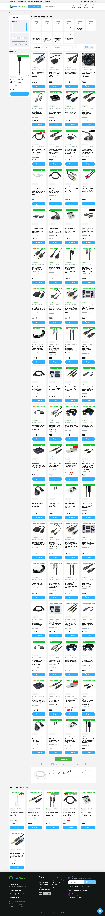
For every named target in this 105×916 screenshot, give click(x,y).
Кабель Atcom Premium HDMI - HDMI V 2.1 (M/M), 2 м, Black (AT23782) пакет (88, 349)
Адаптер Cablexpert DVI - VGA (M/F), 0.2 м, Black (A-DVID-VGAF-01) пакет (38, 230)
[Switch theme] (95, 1)
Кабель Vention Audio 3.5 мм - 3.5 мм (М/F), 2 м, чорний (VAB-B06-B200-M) (38, 74)
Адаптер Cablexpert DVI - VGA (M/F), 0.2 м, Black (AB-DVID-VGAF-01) (88, 230)
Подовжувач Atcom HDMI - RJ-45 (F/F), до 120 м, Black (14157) (88, 308)
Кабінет (73, 7)
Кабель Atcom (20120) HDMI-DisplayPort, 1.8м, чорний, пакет (38, 151)
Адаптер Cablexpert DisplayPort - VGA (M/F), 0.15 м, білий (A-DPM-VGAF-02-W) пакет (38, 191)
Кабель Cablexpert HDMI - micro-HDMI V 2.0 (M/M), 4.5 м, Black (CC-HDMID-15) (55, 309)
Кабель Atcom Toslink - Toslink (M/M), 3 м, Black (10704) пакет (38, 348)
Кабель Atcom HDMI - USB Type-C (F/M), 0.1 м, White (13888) (38, 898)
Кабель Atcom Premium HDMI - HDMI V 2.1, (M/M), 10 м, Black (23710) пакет (88, 74)
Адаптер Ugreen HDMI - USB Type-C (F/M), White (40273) (55, 898)
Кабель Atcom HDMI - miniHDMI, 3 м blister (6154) (54, 268)
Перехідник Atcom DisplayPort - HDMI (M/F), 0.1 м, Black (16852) (70, 505)
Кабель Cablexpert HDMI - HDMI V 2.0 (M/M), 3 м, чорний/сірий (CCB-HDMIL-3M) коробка (54, 349)
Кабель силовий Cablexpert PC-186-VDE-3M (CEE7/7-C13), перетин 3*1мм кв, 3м (55, 230)
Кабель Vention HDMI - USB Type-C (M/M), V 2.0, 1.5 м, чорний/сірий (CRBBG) (55, 427)
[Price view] (92, 47)
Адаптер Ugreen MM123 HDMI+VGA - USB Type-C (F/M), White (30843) (87, 899)
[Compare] (30, 64)
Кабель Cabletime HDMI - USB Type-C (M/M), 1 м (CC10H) (71, 190)
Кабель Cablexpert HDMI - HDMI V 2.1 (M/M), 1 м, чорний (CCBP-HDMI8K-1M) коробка (54, 818)
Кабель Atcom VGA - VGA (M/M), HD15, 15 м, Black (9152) (88, 427)
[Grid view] (86, 47)
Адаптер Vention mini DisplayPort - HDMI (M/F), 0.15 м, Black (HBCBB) (54, 74)
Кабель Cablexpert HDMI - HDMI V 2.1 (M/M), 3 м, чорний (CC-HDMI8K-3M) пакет (70, 269)
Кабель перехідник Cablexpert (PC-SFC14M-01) (37, 505)
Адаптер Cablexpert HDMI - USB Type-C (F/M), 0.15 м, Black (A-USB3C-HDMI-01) (88, 388)
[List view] (89, 47)
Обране (79, 6)
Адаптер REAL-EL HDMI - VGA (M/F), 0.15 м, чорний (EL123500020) (38, 427)
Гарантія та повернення (33, 1)
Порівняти (86, 6)
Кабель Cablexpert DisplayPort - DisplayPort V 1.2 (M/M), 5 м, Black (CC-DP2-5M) (71, 349)
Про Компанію (12, 1)
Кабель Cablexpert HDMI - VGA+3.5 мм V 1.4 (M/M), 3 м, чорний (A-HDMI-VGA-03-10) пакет (71, 309)
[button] (28, 75)
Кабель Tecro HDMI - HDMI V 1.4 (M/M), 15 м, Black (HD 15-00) (55, 858)
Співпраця (47, 1)
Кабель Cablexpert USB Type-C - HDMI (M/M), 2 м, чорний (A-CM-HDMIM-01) (88, 505)
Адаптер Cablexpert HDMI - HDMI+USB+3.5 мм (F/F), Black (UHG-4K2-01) (55, 113)
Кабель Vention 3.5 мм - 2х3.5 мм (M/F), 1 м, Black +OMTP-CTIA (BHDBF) (71, 388)
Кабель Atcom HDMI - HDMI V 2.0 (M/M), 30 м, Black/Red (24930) (87, 190)
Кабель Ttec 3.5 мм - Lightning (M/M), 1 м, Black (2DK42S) (54, 505)
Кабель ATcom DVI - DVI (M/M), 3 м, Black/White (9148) (71, 898)
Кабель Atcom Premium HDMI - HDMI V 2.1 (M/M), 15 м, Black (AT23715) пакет (88, 113)
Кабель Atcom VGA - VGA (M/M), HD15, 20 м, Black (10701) (88, 858)
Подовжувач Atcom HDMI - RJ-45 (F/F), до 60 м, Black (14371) (55, 388)
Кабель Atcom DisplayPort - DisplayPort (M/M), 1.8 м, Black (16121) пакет (38, 388)
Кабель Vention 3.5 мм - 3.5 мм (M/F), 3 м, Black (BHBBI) (71, 779)
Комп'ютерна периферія (17, 12)
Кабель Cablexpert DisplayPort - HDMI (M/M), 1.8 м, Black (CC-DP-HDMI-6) (54, 190)
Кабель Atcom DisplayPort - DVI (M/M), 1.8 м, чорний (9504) (37, 859)
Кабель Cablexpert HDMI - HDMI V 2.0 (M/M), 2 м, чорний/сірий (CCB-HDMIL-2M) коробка (70, 859)
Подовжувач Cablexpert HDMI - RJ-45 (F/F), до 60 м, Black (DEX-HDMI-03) (38, 465)
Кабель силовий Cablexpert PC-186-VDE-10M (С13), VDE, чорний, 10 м (87, 151)
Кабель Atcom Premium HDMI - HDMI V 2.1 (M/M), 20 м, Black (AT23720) (55, 151)
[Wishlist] (30, 61)
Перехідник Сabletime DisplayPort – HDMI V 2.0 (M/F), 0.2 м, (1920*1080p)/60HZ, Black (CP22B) (88, 466)
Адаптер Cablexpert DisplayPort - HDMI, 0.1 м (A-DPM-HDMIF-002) (38, 308)
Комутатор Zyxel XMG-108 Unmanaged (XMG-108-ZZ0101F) (71, 465)
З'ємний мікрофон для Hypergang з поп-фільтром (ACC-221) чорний (17, 81)
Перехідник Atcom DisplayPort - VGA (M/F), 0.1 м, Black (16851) (70, 230)
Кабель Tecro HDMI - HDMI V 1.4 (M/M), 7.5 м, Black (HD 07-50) (88, 779)
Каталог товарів (35, 6)
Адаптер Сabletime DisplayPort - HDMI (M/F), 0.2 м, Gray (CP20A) (37, 113)
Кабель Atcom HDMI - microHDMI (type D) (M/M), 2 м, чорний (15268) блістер (54, 779)
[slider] (13, 41)
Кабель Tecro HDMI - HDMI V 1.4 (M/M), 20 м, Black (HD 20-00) (38, 817)
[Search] (67, 6)
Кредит (42, 1)
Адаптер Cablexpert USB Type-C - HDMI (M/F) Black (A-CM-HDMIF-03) (70, 151)
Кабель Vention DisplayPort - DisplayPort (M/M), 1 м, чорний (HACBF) (38, 269)
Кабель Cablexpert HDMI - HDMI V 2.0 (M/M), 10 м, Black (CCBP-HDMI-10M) (87, 269)
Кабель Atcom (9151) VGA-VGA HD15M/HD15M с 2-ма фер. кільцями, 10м (38, 779)
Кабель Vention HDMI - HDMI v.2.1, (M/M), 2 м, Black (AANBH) (71, 74)
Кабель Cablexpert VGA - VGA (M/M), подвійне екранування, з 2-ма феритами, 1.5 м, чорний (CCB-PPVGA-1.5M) (88, 819)
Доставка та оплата (21, 1)
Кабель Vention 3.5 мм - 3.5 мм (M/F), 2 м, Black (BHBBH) (55, 465)
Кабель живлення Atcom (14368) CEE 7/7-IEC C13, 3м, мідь (71, 112)
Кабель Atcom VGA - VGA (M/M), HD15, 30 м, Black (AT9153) (71, 427)
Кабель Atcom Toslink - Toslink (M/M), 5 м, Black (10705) (71, 817)
